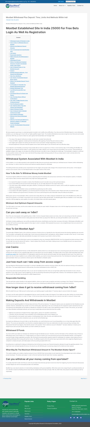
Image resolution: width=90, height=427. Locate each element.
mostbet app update (11, 254)
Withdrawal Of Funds (15, 60)
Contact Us (80, 5)
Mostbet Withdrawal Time (16, 88)
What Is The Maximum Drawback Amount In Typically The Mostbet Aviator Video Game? (18, 63)
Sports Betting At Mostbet (16, 114)
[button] (61, 1)
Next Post (84, 378)
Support (12, 70)
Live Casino (13, 53)
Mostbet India (10, 20)
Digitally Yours (71, 5)
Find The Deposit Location (16, 104)
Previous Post (7, 378)
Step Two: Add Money (15, 76)
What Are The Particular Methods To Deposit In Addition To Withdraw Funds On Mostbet (19, 121)
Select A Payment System (16, 109)
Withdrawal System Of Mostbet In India (19, 41)
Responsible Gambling (15, 55)
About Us (61, 5)
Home (55, 5)
